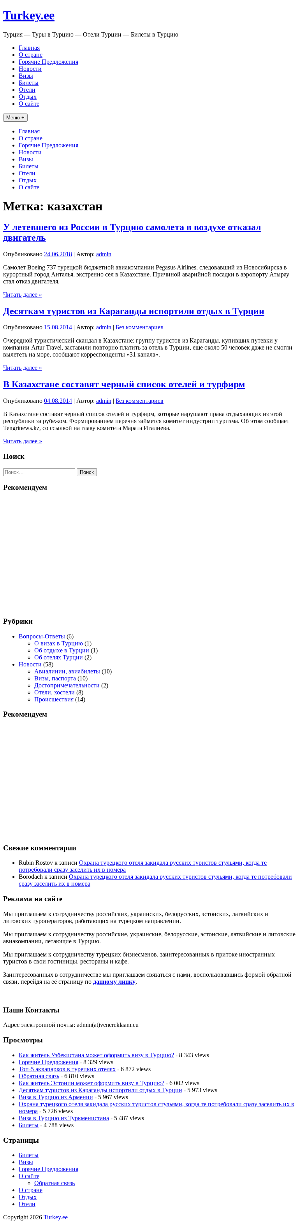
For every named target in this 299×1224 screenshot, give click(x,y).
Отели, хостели (54, 692)
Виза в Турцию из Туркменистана (64, 1118)
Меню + (15, 118)
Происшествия (54, 699)
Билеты (29, 82)
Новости (30, 68)
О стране (30, 54)
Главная (29, 47)
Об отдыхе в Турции (61, 650)
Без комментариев (140, 327)
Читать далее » (22, 294)
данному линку (114, 981)
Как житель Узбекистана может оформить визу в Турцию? (96, 1055)
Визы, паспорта (55, 678)
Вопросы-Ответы (42, 636)
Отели (27, 89)
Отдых (28, 96)
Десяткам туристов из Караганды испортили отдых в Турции (133, 311)
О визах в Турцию (58, 643)
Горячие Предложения (48, 61)
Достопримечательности (67, 685)
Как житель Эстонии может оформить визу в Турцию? (91, 1083)
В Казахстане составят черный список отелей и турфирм (124, 384)
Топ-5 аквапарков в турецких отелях (67, 1069)
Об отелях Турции (58, 657)
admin (103, 254)
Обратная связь (39, 1076)
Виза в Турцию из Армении (56, 1097)
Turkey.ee (29, 15)
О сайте (29, 103)
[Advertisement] (149, 553)
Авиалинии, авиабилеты (67, 671)
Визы (26, 75)
